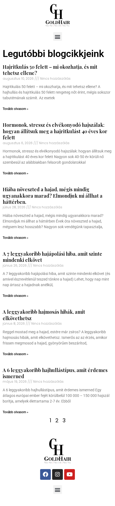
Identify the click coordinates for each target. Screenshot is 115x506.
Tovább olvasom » (15, 109)
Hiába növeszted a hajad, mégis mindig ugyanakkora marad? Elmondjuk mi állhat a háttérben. (52, 195)
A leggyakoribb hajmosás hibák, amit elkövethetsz (44, 315)
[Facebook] (45, 474)
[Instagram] (57, 474)
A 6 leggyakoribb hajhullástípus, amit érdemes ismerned (55, 373)
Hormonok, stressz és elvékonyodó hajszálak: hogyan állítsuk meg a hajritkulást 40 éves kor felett (55, 131)
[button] (57, 36)
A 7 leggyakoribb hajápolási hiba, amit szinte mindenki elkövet (52, 257)
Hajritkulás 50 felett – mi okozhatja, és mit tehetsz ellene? (50, 70)
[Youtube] (69, 474)
